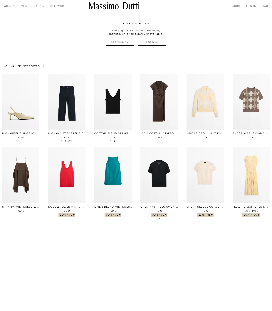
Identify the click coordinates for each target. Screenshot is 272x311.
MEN (24, 6)
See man (152, 42)
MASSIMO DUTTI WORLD (50, 6)
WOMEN (9, 6)
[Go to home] (114, 6)
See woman (120, 42)
